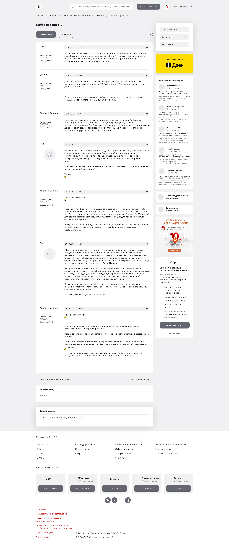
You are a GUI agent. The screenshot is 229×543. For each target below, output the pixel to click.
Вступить (147, 488)
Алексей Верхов (49, 113)
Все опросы (175, 333)
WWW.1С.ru (42, 444)
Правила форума (44, 533)
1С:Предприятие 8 (85, 444)
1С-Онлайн (41, 453)
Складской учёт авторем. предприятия (57, 379)
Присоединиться (114, 488)
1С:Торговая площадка (166, 453)
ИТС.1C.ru (119, 458)
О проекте (41, 509)
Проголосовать (174, 325)
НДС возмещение (140, 379)
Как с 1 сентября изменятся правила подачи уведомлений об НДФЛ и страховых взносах (174, 178)
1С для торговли (162, 449)
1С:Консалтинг (83, 449)
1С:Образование (123, 453)
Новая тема (46, 34)
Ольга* (43, 46)
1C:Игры (40, 458)
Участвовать (82, 488)
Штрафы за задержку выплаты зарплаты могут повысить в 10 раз (173, 114)
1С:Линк (40, 449)
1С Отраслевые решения (128, 444)
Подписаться (150, 6)
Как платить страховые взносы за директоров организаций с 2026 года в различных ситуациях (173, 93)
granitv (43, 74)
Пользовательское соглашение (51, 514)
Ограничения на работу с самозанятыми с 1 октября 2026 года (174, 156)
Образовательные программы (171, 444)
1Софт (78, 453)
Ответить (66, 34)
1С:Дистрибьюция (124, 449)
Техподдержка (43, 537)
